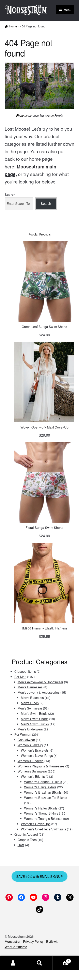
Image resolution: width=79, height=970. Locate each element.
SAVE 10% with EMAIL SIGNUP (39, 876)
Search (10, 194)
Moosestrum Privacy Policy (24, 941)
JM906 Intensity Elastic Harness (44, 628)
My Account (13, 963)
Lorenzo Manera (39, 115)
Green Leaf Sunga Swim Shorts (44, 326)
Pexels (58, 115)
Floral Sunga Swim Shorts (44, 527)
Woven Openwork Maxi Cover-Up (44, 427)
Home (13, 26)
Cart (61, 959)
